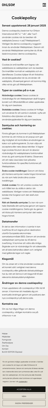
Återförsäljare (7, 343)
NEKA (24, 396)
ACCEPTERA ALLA (24, 389)
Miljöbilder (6, 337)
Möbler (5, 334)
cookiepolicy (23, 381)
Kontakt (5, 349)
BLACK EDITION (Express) (12, 352)
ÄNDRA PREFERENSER (24, 403)
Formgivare (6, 340)
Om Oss (5, 346)
